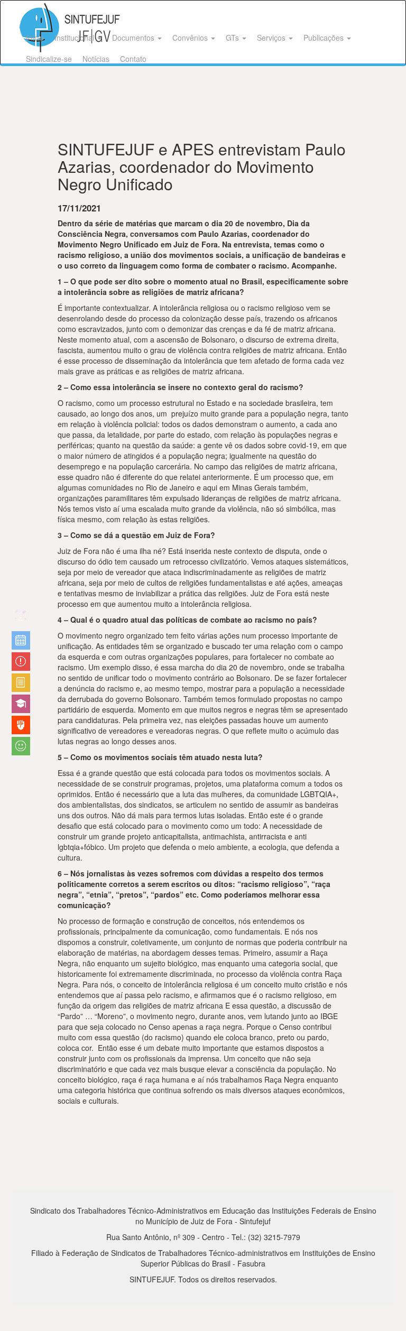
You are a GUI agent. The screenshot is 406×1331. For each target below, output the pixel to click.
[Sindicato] (21, 725)
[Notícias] (21, 640)
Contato (133, 58)
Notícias (95, 58)
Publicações (324, 37)
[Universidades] (21, 704)
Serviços (272, 37)
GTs (233, 37)
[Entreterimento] (21, 619)
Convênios (191, 37)
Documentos (134, 37)
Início (35, 37)
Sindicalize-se (49, 58)
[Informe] (21, 682)
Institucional (75, 37)
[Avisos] (21, 661)
